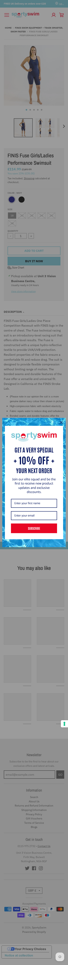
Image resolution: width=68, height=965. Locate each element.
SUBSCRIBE (34, 528)
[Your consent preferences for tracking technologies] (64, 723)
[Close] (61, 422)
